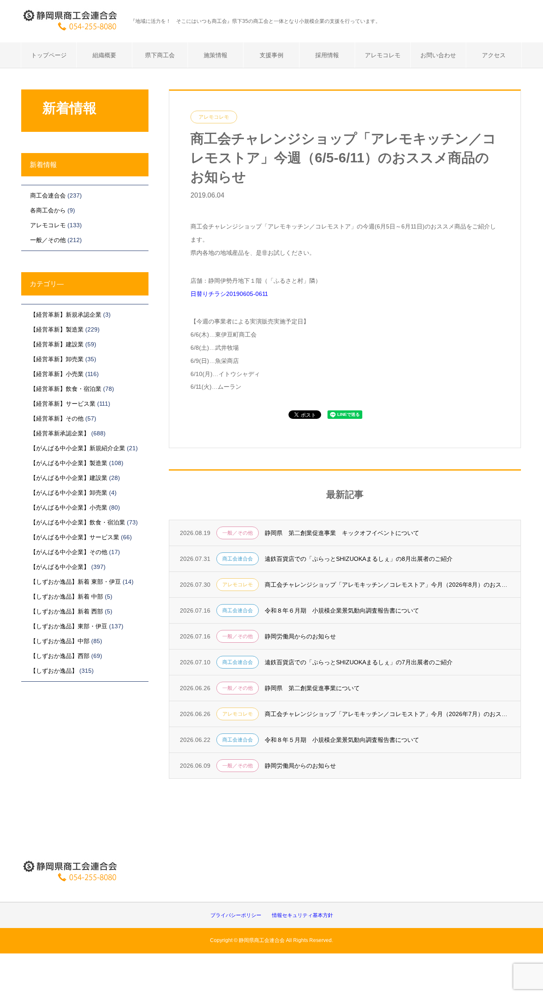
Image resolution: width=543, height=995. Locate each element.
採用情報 (327, 55)
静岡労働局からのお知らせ (300, 636)
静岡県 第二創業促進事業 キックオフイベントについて (342, 533)
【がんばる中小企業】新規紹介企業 (77, 448)
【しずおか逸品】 (54, 670)
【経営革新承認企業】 (60, 433)
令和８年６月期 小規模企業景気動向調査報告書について (342, 610)
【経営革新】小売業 (57, 374)
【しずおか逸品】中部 (60, 641)
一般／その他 (237, 533)
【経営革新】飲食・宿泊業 (65, 388)
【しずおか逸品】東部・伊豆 (68, 626)
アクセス (494, 55)
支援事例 (271, 55)
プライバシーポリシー (235, 915)
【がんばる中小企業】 (60, 566)
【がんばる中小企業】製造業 (68, 463)
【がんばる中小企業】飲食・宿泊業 (77, 522)
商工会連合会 (237, 559)
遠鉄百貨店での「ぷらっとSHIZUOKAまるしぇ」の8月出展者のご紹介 (359, 558)
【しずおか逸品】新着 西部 (66, 611)
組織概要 (104, 55)
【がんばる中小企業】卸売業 (68, 492)
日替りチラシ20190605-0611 (229, 293)
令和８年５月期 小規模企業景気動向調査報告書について (342, 739)
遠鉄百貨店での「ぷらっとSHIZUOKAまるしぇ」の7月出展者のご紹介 (359, 662)
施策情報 (215, 55)
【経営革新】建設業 (57, 344)
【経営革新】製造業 (57, 329)
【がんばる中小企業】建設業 (68, 477)
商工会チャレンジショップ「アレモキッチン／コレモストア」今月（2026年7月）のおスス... (387, 714)
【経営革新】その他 (57, 418)
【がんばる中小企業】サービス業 (74, 537)
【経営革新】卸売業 (57, 359)
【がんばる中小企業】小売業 (68, 507)
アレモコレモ (382, 55)
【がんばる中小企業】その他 (68, 552)
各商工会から (48, 210)
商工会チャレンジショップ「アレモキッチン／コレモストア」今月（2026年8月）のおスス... (387, 584)
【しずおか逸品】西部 (60, 655)
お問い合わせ (438, 55)
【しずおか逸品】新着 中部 (66, 596)
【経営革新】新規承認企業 (65, 314)
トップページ (49, 55)
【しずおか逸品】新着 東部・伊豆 (75, 581)
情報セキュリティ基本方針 (302, 915)
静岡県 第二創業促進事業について (312, 688)
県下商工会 (160, 55)
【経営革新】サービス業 (62, 403)
